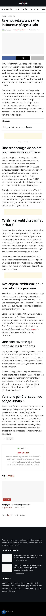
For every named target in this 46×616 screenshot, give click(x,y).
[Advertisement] (23, 136)
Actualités (7, 9)
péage (33, 329)
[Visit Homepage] (23, 3)
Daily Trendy (19, 583)
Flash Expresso (7, 588)
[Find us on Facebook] (2, 606)
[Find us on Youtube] (5, 606)
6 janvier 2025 (34, 30)
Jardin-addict (20, 586)
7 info (38, 588)
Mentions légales (8, 591)
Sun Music (19, 588)
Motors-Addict (7, 583)
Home (4, 16)
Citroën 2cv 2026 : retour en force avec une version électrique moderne (28, 556)
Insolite (34, 9)
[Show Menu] (3, 3)
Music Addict (29, 588)
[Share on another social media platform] (37, 58)
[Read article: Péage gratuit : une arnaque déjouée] (23, 491)
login (9, 515)
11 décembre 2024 (20, 508)
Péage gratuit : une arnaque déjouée (17, 127)
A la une (7, 499)
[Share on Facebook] (9, 58)
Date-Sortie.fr (31, 583)
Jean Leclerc (20, 30)
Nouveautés (21, 9)
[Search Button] (43, 3)
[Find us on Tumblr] (8, 606)
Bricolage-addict (8, 586)
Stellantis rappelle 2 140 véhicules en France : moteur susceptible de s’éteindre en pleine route (27, 567)
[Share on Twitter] (23, 58)
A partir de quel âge (34, 586)
